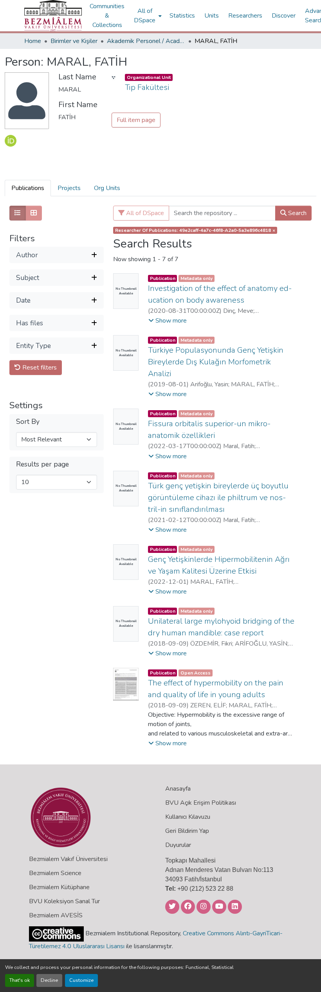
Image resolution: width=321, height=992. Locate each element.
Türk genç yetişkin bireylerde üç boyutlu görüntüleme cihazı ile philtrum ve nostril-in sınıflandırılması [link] (218, 498)
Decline (49, 980)
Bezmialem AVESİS (56, 915)
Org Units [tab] (107, 188)
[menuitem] (147, 15)
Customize (81, 980)
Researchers (245, 15)
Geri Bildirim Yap (187, 831)
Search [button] (297, 213)
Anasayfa (178, 789)
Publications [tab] (27, 188)
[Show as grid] (33, 213)
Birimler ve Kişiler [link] (73, 41)
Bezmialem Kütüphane (59, 887)
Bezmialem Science (55, 873)
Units (211, 15)
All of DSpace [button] (144, 16)
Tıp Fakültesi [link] (147, 87)
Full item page (136, 120)
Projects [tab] (69, 188)
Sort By (28, 422)
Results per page (42, 464)
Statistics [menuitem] (182, 15)
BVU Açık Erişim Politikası (200, 803)
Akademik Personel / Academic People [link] (146, 41)
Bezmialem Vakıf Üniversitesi (68, 859)
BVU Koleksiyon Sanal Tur (64, 901)
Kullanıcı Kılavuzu (187, 817)
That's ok (19, 980)
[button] (53, 15)
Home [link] (32, 41)
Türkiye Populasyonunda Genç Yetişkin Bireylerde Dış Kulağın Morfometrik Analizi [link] (215, 362)
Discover (284, 15)
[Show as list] (17, 213)
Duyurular (178, 845)
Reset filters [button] (39, 367)
